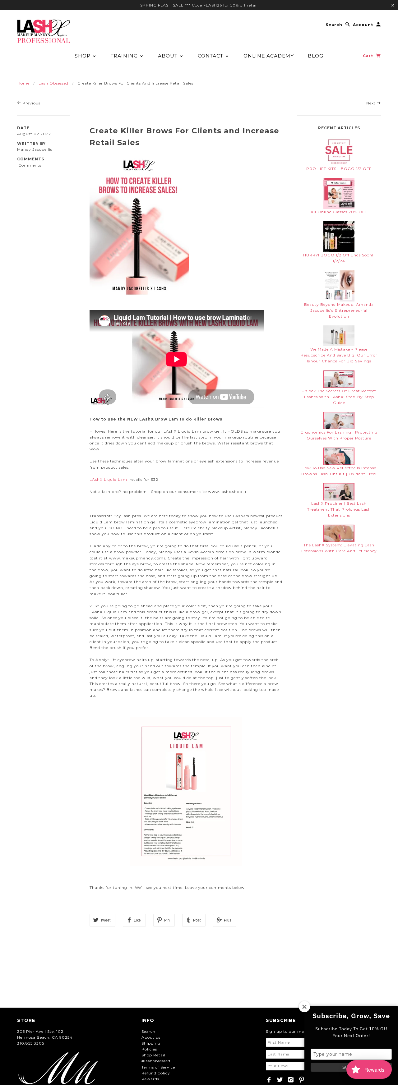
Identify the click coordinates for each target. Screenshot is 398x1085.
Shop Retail (153, 1055)
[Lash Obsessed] (338, 149)
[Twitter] (280, 1080)
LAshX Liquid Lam (109, 479)
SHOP (83, 56)
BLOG (315, 56)
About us (150, 1037)
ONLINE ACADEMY (268, 56)
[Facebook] (269, 1080)
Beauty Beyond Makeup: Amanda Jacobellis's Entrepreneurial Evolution (339, 310)
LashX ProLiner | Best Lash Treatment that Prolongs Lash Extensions (339, 509)
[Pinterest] (301, 1080)
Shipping (150, 1043)
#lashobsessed (155, 1061)
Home (23, 83)
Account (363, 24)
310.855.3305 (30, 1043)
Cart (368, 55)
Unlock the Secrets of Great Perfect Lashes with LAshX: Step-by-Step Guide (339, 396)
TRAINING (125, 56)
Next (371, 103)
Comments (30, 159)
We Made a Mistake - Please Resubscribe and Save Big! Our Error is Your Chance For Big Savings (339, 355)
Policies (149, 1049)
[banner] (43, 31)
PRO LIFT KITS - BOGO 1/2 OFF (339, 168)
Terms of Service (158, 1067)
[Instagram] (291, 1080)
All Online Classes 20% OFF (339, 211)
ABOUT (168, 56)
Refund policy (155, 1073)
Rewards (150, 1079)
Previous (30, 103)
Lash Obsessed (53, 83)
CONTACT (211, 56)
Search (334, 24)
